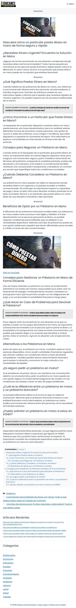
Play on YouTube (11, 272)
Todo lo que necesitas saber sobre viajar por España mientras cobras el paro (33, 533)
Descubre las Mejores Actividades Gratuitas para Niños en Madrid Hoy (30, 527)
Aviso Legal (43, 605)
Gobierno (10, 493)
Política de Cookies (57, 605)
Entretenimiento (11, 574)
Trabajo (7, 596)
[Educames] (8, 4)
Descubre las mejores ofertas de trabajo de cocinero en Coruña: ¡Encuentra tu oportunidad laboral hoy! (33, 523)
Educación (8, 562)
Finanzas (7, 578)
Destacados (9, 555)
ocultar (21, 449)
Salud (6, 593)
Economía (8, 559)
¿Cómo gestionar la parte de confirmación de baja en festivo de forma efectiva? (34, 536)
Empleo (7, 566)
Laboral (7, 585)
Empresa (7, 570)
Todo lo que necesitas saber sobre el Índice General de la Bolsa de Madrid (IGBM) (34, 530)
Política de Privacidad (26, 605)
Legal (5, 589)
